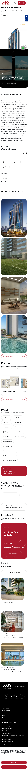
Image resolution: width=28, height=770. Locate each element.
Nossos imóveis (6, 710)
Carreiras (4, 712)
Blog (3, 715)
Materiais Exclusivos (7, 717)
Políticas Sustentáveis (7, 741)
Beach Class (5, 730)
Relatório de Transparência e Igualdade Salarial (13, 735)
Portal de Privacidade (7, 728)
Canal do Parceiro (6, 733)
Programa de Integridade (8, 744)
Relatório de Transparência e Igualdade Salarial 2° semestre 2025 (13, 739)
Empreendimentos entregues (9, 722)
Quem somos (5, 708)
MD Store (4, 720)
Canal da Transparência (7, 726)
